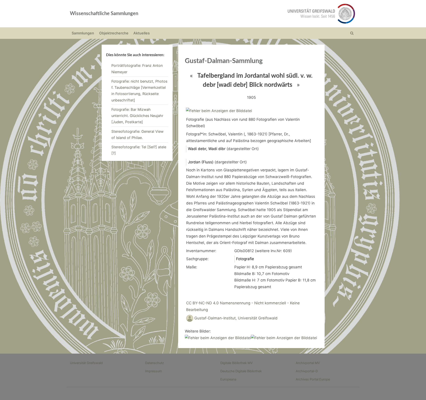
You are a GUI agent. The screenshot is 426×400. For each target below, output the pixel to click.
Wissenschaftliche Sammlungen (104, 13)
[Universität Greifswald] (276, 14)
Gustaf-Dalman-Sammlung (224, 61)
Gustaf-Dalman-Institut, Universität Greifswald (236, 318)
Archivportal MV (308, 363)
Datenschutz (154, 363)
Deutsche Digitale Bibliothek (241, 371)
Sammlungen (83, 33)
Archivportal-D (307, 371)
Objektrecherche (113, 33)
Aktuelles (141, 33)
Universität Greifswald (86, 363)
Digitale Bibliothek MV (236, 363)
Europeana (228, 379)
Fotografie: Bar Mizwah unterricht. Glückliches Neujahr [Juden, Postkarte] (137, 115)
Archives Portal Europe (313, 379)
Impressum (153, 371)
